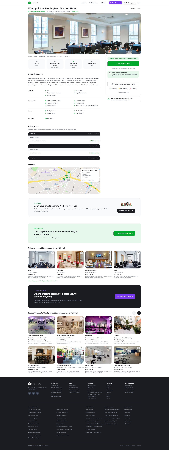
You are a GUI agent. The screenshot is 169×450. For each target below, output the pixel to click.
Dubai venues (127, 415)
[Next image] (53, 325)
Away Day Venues (32, 421)
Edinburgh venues (90, 418)
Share (133, 8)
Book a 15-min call (127, 211)
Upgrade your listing (130, 390)
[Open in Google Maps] (64, 180)
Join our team (128, 385)
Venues (83, 3)
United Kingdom (32, 56)
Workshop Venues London (63, 435)
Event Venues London (33, 426)
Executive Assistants (74, 390)
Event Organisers (73, 387)
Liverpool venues (89, 423)
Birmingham (42, 56)
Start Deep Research (126, 296)
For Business (93, 3)
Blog (108, 387)
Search (104, 3)
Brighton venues (99, 423)
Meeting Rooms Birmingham (111, 423)
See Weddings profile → (93, 158)
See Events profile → (94, 146)
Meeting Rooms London (62, 421)
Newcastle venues (98, 426)
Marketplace (91, 387)
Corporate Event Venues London (64, 426)
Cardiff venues (89, 426)
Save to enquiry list (124, 92)
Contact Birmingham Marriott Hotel (124, 84)
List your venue (92, 396)
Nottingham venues (90, 429)
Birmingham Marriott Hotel (37, 11)
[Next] (139, 313)
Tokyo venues (127, 418)
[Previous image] (30, 325)
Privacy (127, 445)
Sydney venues (127, 423)
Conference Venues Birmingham (112, 418)
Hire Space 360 (54, 385)
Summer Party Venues (33, 415)
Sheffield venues (97, 432)
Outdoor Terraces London (34, 437)
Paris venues (127, 412)
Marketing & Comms (74, 392)
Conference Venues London (34, 409)
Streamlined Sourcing (56, 387)
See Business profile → (93, 133)
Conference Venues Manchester (112, 409)
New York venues (128, 409)
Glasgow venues (97, 421)
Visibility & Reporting (56, 392)
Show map (75, 11)
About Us (109, 385)
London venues (89, 409)
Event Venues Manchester (111, 412)
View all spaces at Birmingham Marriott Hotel (42, 281)
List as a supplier (92, 398)
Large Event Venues (61, 432)
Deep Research (116, 3)
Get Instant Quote (124, 64)
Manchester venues (90, 412)
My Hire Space (130, 3)
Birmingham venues (90, 415)
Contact (108, 396)
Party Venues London (61, 415)
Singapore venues (128, 421)
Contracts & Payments (56, 390)
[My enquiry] (139, 2)
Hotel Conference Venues (62, 409)
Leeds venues (89, 421)
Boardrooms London (61, 423)
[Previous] (134, 313)
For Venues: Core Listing (94, 394)
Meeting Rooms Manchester (111, 415)
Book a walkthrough (56, 396)
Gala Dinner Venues (32, 429)
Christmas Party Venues (62, 412)
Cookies (139, 445)
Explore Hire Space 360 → (124, 233)
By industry (53, 394)
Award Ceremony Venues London (64, 429)
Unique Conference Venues (34, 412)
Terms (133, 445)
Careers (109, 392)
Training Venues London (34, 423)
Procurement (72, 385)
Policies (108, 398)
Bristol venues (99, 418)
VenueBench (110, 390)
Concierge (90, 390)
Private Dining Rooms (33, 418)
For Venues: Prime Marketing (95, 392)
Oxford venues (89, 432)
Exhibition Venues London (34, 432)
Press (108, 394)
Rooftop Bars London (61, 418)
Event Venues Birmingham (111, 421)
